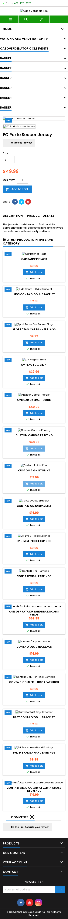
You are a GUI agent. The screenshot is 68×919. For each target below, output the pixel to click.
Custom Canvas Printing (34, 435)
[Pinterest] (28, 202)
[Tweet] (21, 202)
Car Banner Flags (34, 259)
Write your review (21, 142)
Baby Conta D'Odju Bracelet (34, 717)
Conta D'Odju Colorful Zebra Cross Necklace (34, 789)
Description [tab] (13, 215)
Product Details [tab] (41, 215)
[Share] (15, 202)
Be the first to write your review (30, 827)
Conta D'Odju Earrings (34, 576)
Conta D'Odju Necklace (34, 647)
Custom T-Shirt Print (34, 470)
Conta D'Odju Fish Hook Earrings (34, 682)
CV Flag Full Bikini (34, 365)
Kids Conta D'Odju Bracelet (34, 294)
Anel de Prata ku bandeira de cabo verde (34, 613)
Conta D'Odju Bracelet (34, 506)
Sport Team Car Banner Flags (34, 329)
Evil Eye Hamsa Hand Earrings (34, 752)
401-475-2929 (22, 3)
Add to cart (17, 189)
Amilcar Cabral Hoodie (34, 400)
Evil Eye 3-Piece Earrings (34, 541)
